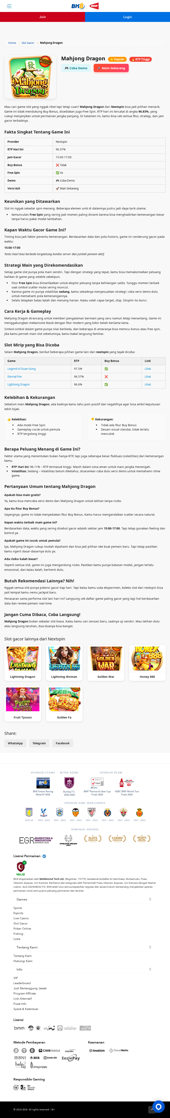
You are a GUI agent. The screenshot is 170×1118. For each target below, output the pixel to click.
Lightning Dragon (18, 384)
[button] (158, 1106)
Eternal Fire (14, 376)
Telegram (39, 743)
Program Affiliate (24, 993)
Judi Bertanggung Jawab (30, 988)
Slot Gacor (28, 43)
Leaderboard (22, 983)
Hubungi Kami (23, 961)
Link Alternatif (22, 999)
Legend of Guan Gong (21, 369)
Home (12, 43)
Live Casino (21, 918)
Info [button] (19, 969)
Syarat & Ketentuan (25, 1009)
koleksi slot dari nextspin (139, 588)
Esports (18, 913)
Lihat (148, 369)
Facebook (63, 743)
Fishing (18, 934)
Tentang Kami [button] (27, 947)
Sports (17, 908)
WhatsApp (15, 743)
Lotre (16, 939)
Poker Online (22, 929)
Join (42, 17)
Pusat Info (19, 1004)
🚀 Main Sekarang (111, 68)
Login (127, 17)
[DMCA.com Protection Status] (86, 1028)
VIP (15, 978)
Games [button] (22, 899)
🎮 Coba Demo (76, 68)
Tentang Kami (22, 956)
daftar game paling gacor (104, 599)
